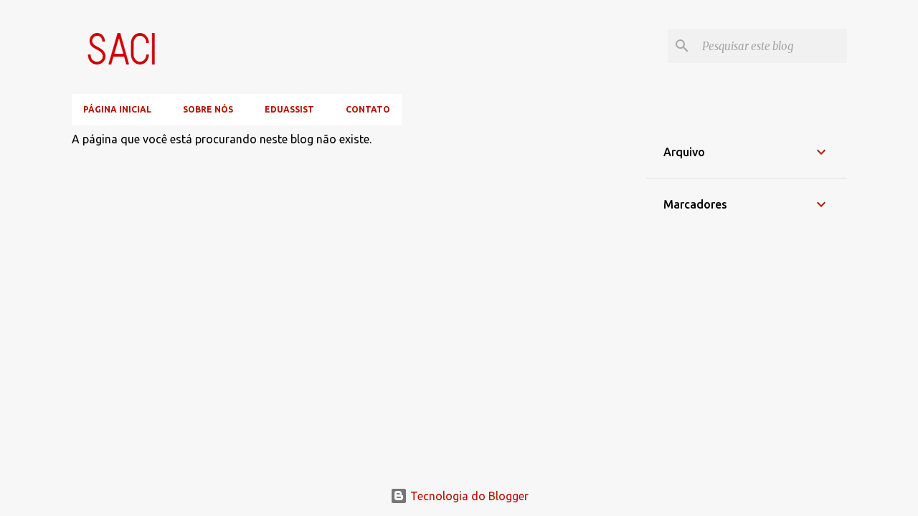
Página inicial (117, 109)
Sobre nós (208, 109)
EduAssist (289, 109)
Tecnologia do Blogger (468, 495)
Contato (368, 109)
